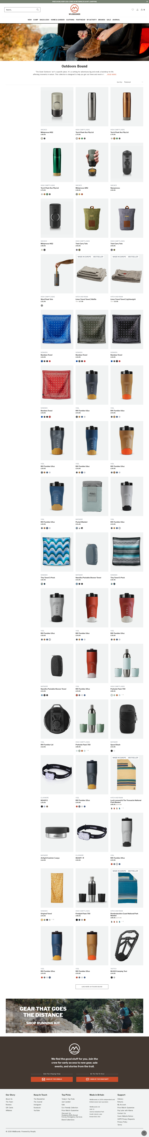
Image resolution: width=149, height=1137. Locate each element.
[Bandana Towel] (42, 361)
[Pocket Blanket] (77, 528)
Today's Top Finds (68, 1099)
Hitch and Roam (82, 297)
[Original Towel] (42, 920)
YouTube (37, 1111)
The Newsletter (39, 1099)
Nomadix (44, 352)
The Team (9, 1102)
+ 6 (123, 695)
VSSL (77, 408)
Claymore (45, 798)
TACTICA (113, 969)
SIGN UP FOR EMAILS (54, 1079)
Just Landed (66, 1102)
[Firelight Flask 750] (77, 920)
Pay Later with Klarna (125, 1111)
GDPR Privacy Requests (126, 1119)
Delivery (120, 1099)
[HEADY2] (42, 806)
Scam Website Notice (125, 1116)
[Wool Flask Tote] (42, 305)
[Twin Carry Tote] (77, 250)
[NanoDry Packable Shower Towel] (77, 584)
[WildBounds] (74, 9)
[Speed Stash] (111, 751)
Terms (119, 1125)
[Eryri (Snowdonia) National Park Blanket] (119, 808)
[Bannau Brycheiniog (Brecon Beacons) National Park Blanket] (111, 808)
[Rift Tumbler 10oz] (42, 472)
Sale (63, 1105)
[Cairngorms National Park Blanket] (114, 808)
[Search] (37, 9)
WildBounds (16, 1132)
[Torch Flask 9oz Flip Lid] (77, 138)
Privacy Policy (122, 1122)
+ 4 (123, 808)
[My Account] (137, 10)
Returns (120, 1102)
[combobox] (22, 9)
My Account (121, 1105)
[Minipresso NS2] (42, 138)
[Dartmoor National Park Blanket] (117, 808)
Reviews (9, 1105)
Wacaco (44, 130)
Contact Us (121, 1113)
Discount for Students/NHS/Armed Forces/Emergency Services (72, 1115)
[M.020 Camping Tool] (111, 977)
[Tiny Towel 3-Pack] (42, 584)
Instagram (37, 1105)
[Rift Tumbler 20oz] (77, 695)
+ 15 (52, 919)
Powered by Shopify (28, 1132)
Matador (79, 519)
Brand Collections (68, 1120)
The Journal (38, 1102)
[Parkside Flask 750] (111, 695)
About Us (9, 1099)
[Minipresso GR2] (77, 194)
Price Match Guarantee (70, 1111)
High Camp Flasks (83, 130)
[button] (35, 20)
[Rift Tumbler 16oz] (77, 417)
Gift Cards (9, 1108)
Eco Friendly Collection (70, 1108)
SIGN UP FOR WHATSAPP (99, 1079)
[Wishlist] (132, 9)
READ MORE (111, 75)
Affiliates (9, 1111)
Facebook (37, 1108)
